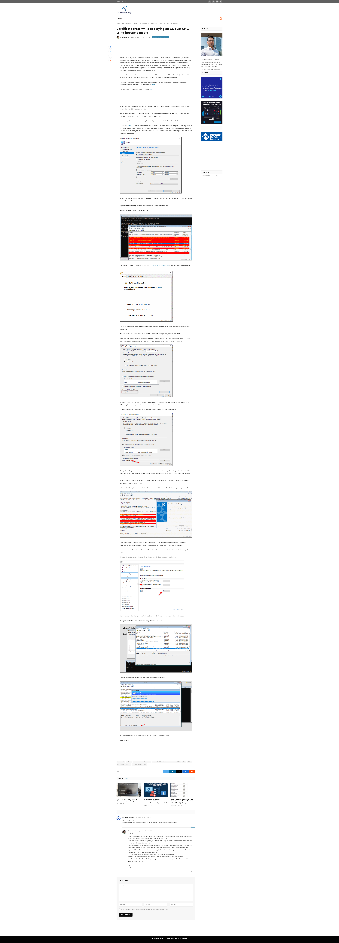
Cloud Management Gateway (161, 37)
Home (120, 18)
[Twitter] (110, 51)
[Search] (220, 19)
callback (129, 761)
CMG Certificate (162, 761)
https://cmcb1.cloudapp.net (159, 265)
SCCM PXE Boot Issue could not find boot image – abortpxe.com (128, 800)
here (151, 89)
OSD (184, 761)
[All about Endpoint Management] (124, 10)
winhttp (128, 764)
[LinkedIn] (110, 56)
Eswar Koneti (125, 37)
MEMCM (178, 761)
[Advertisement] (190, 9)
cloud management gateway (142, 761)
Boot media (120, 761)
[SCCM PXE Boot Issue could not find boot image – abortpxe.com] (129, 790)
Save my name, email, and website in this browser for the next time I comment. (144, 909)
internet (171, 761)
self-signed (120, 764)
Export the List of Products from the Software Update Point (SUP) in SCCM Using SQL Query (182, 801)
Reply (192, 826)
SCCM (189, 761)
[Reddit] (110, 60)
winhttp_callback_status (139, 764)
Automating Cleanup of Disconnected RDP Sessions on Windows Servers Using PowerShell (155, 801)
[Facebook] (110, 47)
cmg (153, 761)
